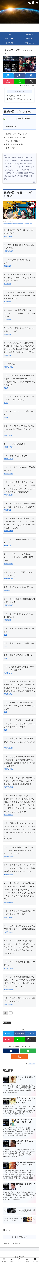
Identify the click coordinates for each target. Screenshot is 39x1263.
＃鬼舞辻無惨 (8, 968)
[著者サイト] (11, 1051)
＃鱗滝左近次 (8, 367)
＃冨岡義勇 (7, 266)
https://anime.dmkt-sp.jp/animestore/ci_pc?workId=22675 (18, 223)
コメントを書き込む (19, 1237)
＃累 (5, 635)
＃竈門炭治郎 (8, 236)
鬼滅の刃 (7, 1023)
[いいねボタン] (5, 1013)
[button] (35, 605)
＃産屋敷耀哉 (8, 787)
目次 (16, 91)
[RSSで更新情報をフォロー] (19, 1056)
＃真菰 (6, 403)
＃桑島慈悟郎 (8, 564)
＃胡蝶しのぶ (8, 673)
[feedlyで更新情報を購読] (28, 1051)
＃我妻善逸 (7, 510)
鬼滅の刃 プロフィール (17, 96)
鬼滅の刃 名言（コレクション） (20, 99)
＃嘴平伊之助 (8, 447)
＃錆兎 (6, 388)
